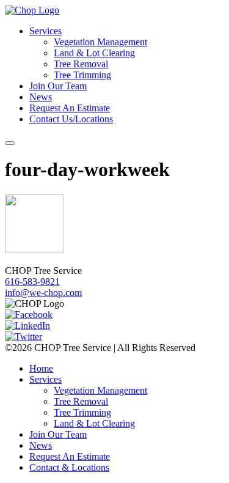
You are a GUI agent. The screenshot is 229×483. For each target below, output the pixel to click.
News (40, 97)
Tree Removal (81, 64)
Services (45, 31)
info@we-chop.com (43, 292)
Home (41, 368)
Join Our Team (58, 86)
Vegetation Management (100, 42)
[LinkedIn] (27, 325)
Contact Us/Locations (71, 119)
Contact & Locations (69, 467)
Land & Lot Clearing (94, 53)
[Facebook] (29, 314)
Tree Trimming (82, 75)
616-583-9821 (32, 281)
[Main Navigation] (10, 143)
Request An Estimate (69, 108)
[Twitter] (23, 336)
